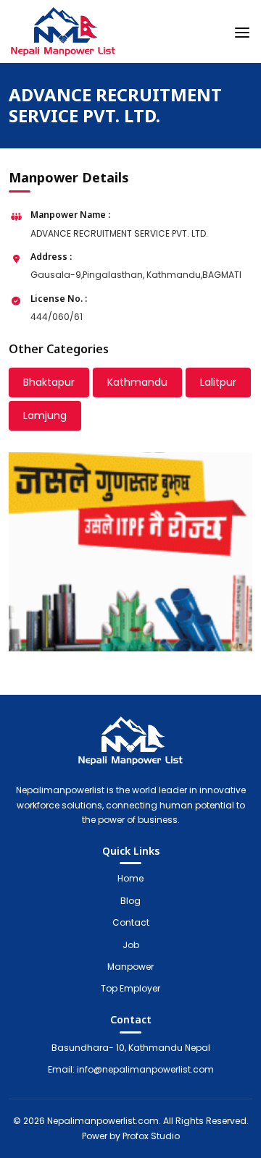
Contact (130, 922)
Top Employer (130, 988)
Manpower (130, 966)
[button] (242, 30)
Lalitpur (218, 382)
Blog (130, 901)
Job (131, 945)
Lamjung (45, 415)
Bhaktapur (49, 382)
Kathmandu (137, 382)
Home (130, 878)
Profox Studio (151, 1136)
